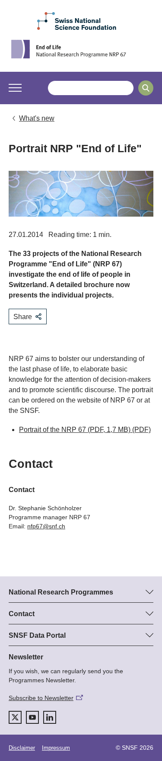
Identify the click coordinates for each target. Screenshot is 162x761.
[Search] (145, 88)
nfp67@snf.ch (46, 526)
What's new (36, 118)
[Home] (81, 49)
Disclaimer (22, 748)
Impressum (56, 748)
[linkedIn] (49, 717)
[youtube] (32, 717)
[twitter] (15, 717)
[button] (15, 88)
